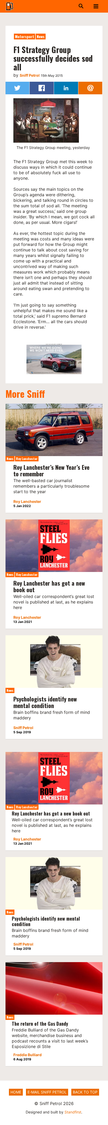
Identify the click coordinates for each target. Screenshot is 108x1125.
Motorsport (24, 36)
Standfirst (72, 1112)
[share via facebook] (42, 88)
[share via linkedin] (66, 88)
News (41, 36)
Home (15, 1092)
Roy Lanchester (26, 458)
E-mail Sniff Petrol (47, 1092)
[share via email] (90, 88)
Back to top (85, 1092)
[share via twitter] (18, 88)
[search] (71, 6)
